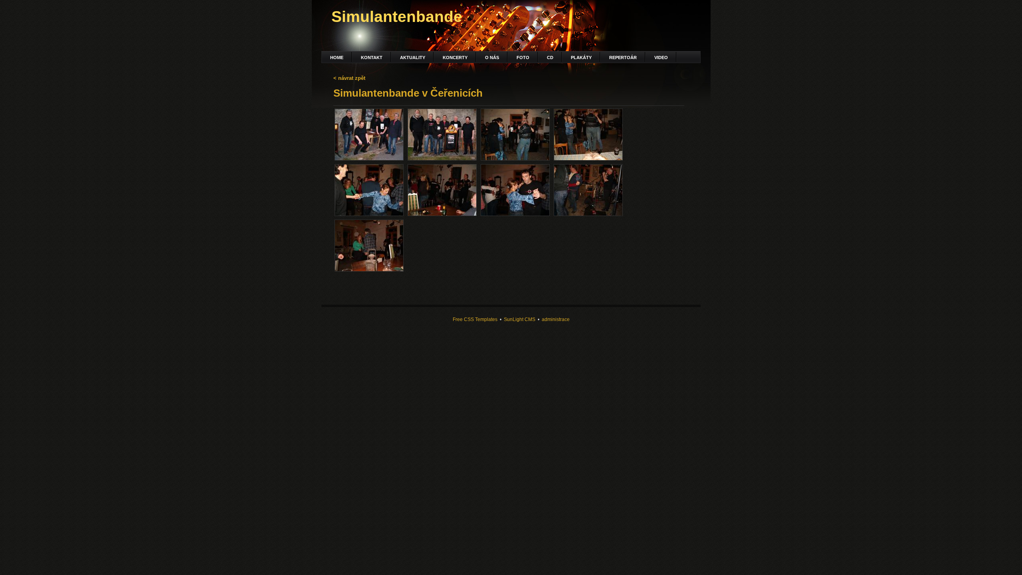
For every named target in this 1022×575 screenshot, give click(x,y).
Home (336, 57)
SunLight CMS (519, 319)
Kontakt (371, 57)
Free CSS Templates (475, 319)
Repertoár (623, 57)
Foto (523, 57)
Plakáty (581, 57)
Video (661, 57)
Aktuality (412, 57)
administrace (556, 319)
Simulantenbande (396, 16)
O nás (492, 57)
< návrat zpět (349, 78)
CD (550, 57)
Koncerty (455, 57)
